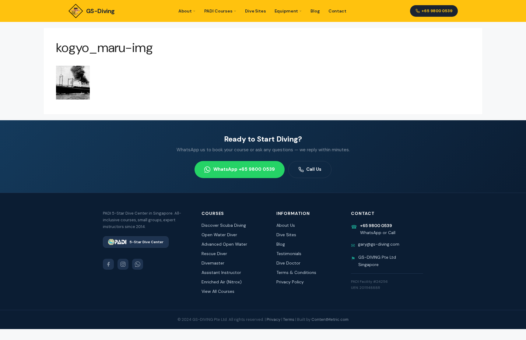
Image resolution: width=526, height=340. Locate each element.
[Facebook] (108, 264)
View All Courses (218, 291)
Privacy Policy (290, 282)
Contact (337, 11)
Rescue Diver (214, 253)
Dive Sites (255, 11)
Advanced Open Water (224, 244)
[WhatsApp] (137, 264)
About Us (285, 225)
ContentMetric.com (330, 319)
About (184, 11)
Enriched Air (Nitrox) (222, 282)
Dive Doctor (288, 263)
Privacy (273, 319)
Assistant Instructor (221, 272)
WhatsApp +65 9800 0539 (244, 169)
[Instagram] (122, 264)
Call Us (313, 169)
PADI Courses (218, 11)
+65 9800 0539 (437, 10)
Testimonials (288, 253)
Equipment (286, 11)
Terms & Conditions (296, 272)
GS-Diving (100, 11)
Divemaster (213, 263)
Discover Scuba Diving (224, 225)
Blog (315, 11)
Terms (288, 319)
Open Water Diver (219, 234)
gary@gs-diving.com (378, 244)
